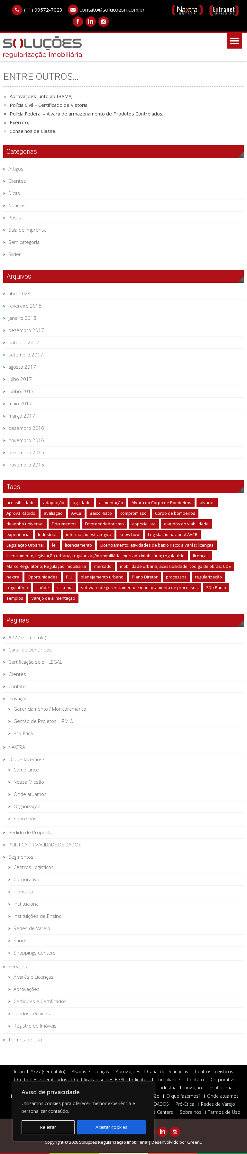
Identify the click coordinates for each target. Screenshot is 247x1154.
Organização (27, 806)
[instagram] (103, 21)
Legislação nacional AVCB (172, 534)
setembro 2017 (25, 354)
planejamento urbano (102, 577)
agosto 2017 (22, 367)
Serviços (17, 966)
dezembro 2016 (26, 428)
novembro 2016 (26, 440)
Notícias (16, 205)
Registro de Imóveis (35, 1025)
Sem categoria (24, 242)
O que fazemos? (26, 759)
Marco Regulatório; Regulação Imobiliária (46, 566)
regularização (208, 577)
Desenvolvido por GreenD (177, 1142)
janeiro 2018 (22, 318)
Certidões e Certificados (40, 1001)
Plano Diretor (145, 577)
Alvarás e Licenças (33, 977)
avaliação (53, 513)
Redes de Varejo (32, 928)
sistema (65, 587)
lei (54, 545)
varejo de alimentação (53, 598)
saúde (42, 587)
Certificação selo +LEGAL (35, 662)
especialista (144, 524)
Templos (14, 598)
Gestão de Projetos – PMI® (44, 721)
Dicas (14, 193)
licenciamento (78, 545)
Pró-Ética (23, 733)
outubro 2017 (23, 342)
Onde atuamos (30, 794)
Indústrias (48, 534)
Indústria (23, 891)
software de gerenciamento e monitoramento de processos (139, 587)
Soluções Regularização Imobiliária (113, 1142)
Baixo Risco (101, 513)
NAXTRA (16, 747)
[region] (83, 1111)
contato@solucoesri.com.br (112, 9)
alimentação (111, 502)
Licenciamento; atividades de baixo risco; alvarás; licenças (157, 545)
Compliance (26, 769)
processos (176, 577)
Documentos (64, 524)
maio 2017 (20, 403)
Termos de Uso (25, 1039)
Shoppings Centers (35, 952)
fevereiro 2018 (24, 305)
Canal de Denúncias (30, 649)
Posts (14, 217)
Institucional (27, 903)
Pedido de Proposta (30, 832)
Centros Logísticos (34, 867)
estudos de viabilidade (186, 524)
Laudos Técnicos (32, 1013)
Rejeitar (48, 1127)
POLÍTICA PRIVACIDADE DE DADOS (44, 844)
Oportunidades (43, 577)
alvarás (207, 502)
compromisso (133, 513)
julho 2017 (20, 379)
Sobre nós (25, 818)
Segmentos (20, 857)
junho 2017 (21, 391)
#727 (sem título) (27, 637)
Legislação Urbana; (25, 545)
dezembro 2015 (26, 452)
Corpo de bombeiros (175, 513)
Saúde (21, 940)
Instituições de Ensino (38, 916)
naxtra (12, 577)
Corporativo (26, 879)
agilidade (82, 502)
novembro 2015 (26, 464)
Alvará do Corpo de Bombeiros (161, 502)
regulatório (17, 587)
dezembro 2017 (26, 330)
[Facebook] (78, 21)
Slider (14, 254)
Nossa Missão (29, 782)
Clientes (17, 181)
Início (19, 1071)
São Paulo (216, 587)
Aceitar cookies (111, 1127)
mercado (103, 566)
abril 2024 (19, 293)
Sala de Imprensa (27, 229)
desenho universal (24, 524)
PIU (69, 577)
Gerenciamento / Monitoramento (50, 709)
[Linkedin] (91, 21)
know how (130, 534)
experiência (18, 534)
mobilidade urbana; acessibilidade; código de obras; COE (175, 566)
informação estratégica (88, 534)
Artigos (15, 168)
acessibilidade (20, 502)
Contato (17, 686)
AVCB (76, 513)
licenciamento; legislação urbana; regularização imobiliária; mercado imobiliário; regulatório (95, 556)
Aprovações (27, 989)
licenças (201, 556)
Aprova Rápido (20, 513)
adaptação (53, 502)
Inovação (18, 698)
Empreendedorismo (104, 524)
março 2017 (21, 415)
